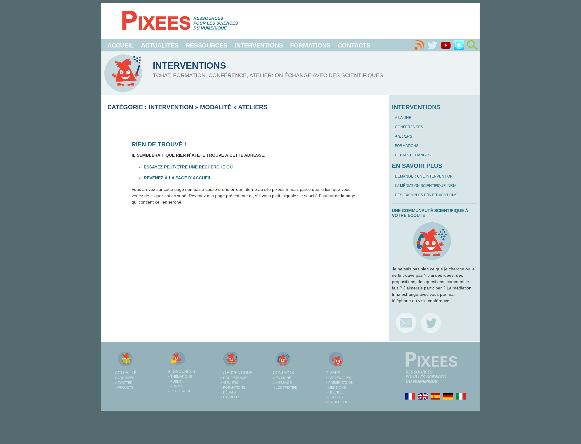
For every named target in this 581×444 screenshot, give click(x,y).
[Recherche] (472, 45)
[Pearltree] (459, 45)
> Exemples (230, 397)
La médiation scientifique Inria (425, 186)
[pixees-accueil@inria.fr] (406, 322)
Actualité (126, 373)
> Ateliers (229, 382)
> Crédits (334, 397)
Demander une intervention (424, 176)
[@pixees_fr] (431, 322)
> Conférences (234, 378)
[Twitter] (432, 45)
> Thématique (180, 376)
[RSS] (419, 45)
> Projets (124, 387)
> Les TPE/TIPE (285, 387)
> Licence (334, 392)
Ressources (206, 45)
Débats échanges (413, 155)
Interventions (259, 45)
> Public (175, 381)
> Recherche (179, 391)
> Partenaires (338, 378)
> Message (282, 382)
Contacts (354, 45)
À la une (403, 118)
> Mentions (336, 387)
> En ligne (282, 378)
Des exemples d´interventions (426, 195)
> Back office (338, 402)
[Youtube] (446, 45)
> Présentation (339, 382)
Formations (310, 45)
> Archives (124, 378)
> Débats (228, 392)
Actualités (160, 45)
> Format (176, 386)
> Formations (232, 387)
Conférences (409, 127)
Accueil (120, 45)
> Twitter (124, 382)
